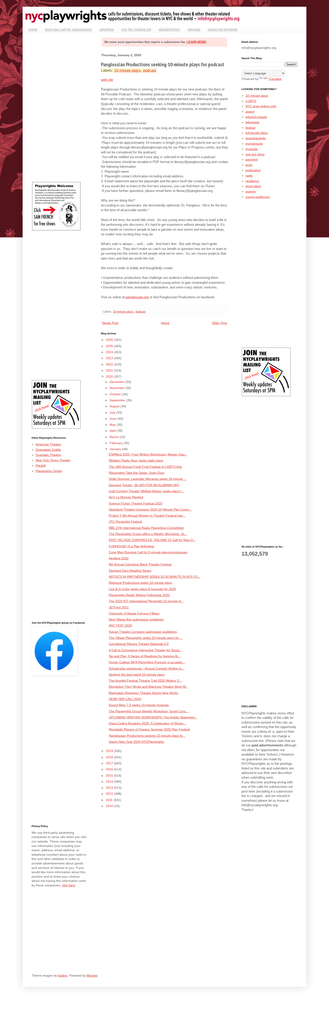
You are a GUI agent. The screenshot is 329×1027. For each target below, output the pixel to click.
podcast (149, 70)
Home (165, 323)
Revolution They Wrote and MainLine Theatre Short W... (148, 686)
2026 (110, 340)
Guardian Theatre (48, 455)
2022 (110, 364)
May (113, 424)
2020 (110, 376)
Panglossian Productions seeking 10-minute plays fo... (147, 735)
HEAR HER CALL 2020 (125, 699)
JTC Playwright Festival (125, 521)
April (113, 430)
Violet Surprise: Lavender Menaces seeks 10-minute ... (147, 479)
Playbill (40, 465)
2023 (110, 358)
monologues (254, 143)
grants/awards (256, 138)
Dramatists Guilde (48, 449)
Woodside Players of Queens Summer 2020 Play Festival (149, 729)
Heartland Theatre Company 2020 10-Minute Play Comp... (150, 509)
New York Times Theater (53, 460)
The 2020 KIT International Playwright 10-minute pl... (146, 601)
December (117, 382)
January (116, 449)
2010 (110, 806)
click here (68, 885)
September (118, 400)
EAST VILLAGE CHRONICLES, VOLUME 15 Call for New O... (152, 540)
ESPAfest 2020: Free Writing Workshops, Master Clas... (148, 454)
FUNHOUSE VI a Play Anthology (131, 546)
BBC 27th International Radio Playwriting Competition (146, 528)
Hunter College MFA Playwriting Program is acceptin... (147, 662)
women (251, 191)
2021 (110, 370)
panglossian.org (137, 297)
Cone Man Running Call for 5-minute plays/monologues (148, 552)
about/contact (169, 29)
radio (249, 175)
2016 (110, 769)
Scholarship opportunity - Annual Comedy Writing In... (146, 668)
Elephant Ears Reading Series (130, 570)
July (113, 412)
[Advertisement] (60, 108)
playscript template (222, 29)
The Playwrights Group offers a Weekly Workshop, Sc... (148, 534)
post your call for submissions (68, 29)
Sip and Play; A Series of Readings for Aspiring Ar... (145, 656)
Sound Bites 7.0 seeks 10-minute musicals (139, 705)
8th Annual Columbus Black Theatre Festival (140, 564)
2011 (109, 800)
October (116, 394)
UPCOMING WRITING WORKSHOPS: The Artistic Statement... (153, 717)
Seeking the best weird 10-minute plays (136, 674)
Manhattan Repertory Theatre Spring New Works (143, 693)
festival (250, 127)
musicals (252, 149)
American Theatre (48, 444)
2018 (110, 757)
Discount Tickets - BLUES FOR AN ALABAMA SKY (144, 485)
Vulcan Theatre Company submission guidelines (143, 632)
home (32, 29)
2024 (110, 352)
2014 (110, 781)
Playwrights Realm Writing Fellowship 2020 (139, 595)
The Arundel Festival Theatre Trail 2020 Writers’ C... (145, 680)
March (115, 437)
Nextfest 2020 (118, 558)
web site (107, 80)
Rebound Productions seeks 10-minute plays (140, 582)
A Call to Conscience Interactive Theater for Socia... (145, 650)
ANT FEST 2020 (120, 625)
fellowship (252, 122)
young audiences (258, 197)
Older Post (219, 323)
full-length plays (257, 133)
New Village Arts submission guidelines (136, 619)
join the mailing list (136, 29)
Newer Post (110, 323)
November (117, 388)
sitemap (194, 29)
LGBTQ (251, 101)
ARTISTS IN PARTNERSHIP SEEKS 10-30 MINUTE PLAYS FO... (154, 576)
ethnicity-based (256, 117)
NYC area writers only (261, 106)
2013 (110, 787)
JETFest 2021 (119, 607)
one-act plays (255, 154)
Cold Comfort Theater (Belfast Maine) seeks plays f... (146, 491)
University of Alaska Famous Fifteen (134, 613)
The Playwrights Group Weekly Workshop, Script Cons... (148, 711)
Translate (275, 79)
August (115, 406)
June (114, 418)
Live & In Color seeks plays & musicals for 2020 (142, 589)
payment (252, 159)
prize (249, 165)
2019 (110, 751)
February (117, 443)
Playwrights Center (49, 471)
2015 (110, 775)
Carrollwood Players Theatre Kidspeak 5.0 (139, 644)
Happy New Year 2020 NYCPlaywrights (136, 741)
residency (252, 181)
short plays (253, 186)
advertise (106, 29)
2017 (110, 763)
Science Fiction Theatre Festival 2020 (135, 503)
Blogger (92, 975)
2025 (110, 346)
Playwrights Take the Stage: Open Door (136, 473)
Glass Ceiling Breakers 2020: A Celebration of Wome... (147, 723)
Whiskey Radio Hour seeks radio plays (136, 460)
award (250, 111)
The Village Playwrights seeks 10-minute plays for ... (146, 638)
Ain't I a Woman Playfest (126, 497)
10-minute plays (127, 70)
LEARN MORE (196, 42)
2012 (110, 793)
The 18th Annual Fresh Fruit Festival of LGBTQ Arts (145, 466)
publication (253, 170)
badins (62, 975)
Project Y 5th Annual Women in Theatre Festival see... (147, 515)
